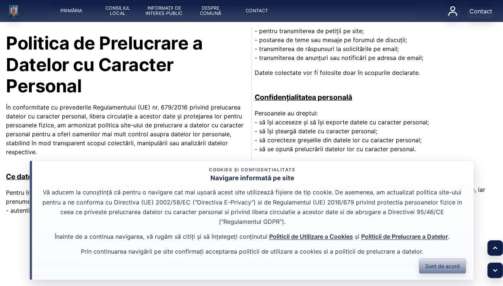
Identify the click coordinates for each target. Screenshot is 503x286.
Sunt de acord (442, 266)
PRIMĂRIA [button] (71, 11)
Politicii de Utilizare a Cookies (311, 236)
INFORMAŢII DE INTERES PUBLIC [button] (164, 11)
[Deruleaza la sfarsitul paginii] (495, 270)
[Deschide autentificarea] (452, 11)
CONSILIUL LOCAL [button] (117, 11)
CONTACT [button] (257, 11)
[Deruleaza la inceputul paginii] (495, 248)
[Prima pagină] (14, 11)
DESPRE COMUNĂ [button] (210, 11)
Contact (480, 11)
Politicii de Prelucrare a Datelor (404, 236)
